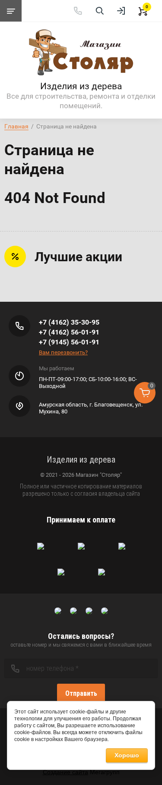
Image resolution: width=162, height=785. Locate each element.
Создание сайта (65, 772)
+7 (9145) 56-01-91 (69, 342)
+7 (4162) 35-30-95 (69, 322)
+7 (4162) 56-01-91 (69, 332)
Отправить (81, 693)
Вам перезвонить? (63, 352)
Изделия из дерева (81, 86)
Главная (16, 126)
